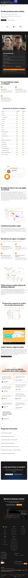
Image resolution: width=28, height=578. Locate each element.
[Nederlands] (23, 570)
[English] (9, 570)
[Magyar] (17, 570)
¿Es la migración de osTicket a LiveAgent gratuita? (8, 443)
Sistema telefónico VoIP (14, 542)
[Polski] (26, 570)
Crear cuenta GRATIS (14, 69)
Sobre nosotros (23, 528)
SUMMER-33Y (11, 3)
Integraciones (5, 533)
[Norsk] (24, 570)
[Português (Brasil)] (1, 571)
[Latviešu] (22, 570)
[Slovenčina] (5, 571)
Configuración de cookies (21, 575)
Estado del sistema (14, 531)
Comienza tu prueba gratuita (9, 474)
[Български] (2, 570)
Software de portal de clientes (14, 548)
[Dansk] (5, 570)
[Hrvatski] (15, 570)
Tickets (3, 150)
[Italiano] (18, 570)
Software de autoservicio (14, 543)
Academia (5, 541)
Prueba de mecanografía (5, 544)
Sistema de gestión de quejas (14, 546)
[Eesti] (11, 570)
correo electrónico (17, 290)
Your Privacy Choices (18, 576)
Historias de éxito (23, 531)
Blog (5, 538)
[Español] (10, 570)
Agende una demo (19, 504)
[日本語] (19, 570)
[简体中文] (11, 571)
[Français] (14, 570)
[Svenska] (7, 571)
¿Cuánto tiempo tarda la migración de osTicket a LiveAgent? (9, 439)
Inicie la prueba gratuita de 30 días (11, 504)
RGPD (11, 575)
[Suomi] (13, 570)
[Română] (2, 571)
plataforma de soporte (16, 469)
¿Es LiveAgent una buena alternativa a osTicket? (7, 453)
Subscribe (25, 563)
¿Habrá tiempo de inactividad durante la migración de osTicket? (10, 446)
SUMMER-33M (4, 3)
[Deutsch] (6, 570)
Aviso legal (23, 534)
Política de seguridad (17, 574)
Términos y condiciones (11, 574)
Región (4, 65)
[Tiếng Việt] (10, 571)
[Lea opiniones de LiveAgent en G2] (2, 563)
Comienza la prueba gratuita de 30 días (6, 356)
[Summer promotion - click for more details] (14, 2)
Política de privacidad (14, 71)
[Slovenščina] (6, 571)
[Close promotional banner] (27, 0)
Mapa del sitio (15, 575)
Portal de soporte (14, 528)
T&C (9, 71)
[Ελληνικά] (7, 570)
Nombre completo (5, 55)
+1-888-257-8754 (4, 555)
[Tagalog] (9, 571)
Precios (5, 530)
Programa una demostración (18, 474)
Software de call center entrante (14, 545)
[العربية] (1, 570)
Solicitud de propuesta (14, 534)
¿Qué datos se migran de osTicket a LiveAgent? (7, 436)
